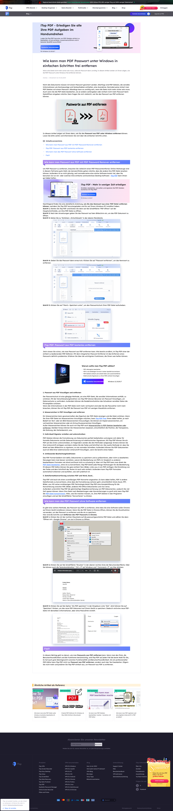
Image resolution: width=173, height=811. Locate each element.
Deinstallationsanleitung (120, 776)
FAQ (114, 769)
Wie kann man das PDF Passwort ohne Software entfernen (69, 152)
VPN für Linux (69, 784)
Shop (123, 8)
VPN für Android (70, 776)
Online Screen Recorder (46, 789)
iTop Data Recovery (45, 779)
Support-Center (118, 766)
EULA (158, 808)
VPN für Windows (70, 766)
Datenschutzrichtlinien (144, 808)
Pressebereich (140, 771)
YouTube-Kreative (141, 776)
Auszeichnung (140, 774)
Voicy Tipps (90, 776)
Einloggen (164, 8)
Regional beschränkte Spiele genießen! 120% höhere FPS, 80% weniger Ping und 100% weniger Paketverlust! (88, 2)
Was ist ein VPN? (92, 766)
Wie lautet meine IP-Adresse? (96, 769)
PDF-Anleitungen (120, 691)
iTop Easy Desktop (44, 771)
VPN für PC (68, 771)
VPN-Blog (90, 771)
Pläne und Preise (44, 792)
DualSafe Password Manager (48, 787)
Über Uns (138, 766)
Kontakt (138, 769)
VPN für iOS (68, 774)
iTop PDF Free (101, 418)
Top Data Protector (45, 782)
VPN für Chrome (70, 779)
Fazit (48, 155)
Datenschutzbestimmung (15, 805)
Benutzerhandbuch (118, 771)
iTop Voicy (42, 774)
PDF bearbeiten (38, 691)
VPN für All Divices (70, 789)
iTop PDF (41, 784)
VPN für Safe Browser (72, 787)
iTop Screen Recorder (45, 769)
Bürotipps (90, 774)
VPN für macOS (70, 769)
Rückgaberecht (127, 808)
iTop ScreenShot (44, 776)
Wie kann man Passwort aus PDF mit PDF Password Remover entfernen (74, 145)
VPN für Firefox (70, 782)
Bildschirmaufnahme (93, 779)
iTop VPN (42, 766)
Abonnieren (98, 744)
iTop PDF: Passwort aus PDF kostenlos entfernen (65, 148)
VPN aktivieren (117, 774)
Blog (27, 14)
